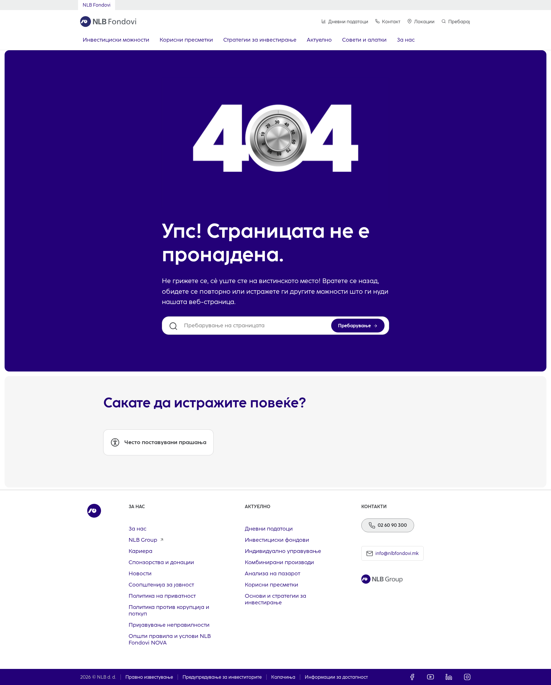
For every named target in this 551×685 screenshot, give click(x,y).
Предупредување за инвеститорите (222, 677)
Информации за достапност (336, 677)
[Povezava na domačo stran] (108, 21)
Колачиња (283, 677)
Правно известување (149, 677)
